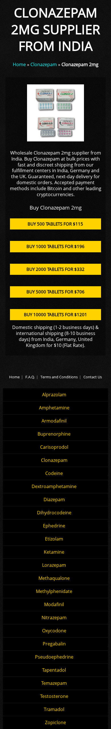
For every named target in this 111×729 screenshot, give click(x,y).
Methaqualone (54, 578)
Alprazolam (54, 394)
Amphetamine (54, 408)
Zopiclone (55, 722)
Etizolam (54, 539)
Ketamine (54, 552)
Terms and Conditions (59, 376)
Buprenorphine (54, 434)
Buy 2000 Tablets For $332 (55, 269)
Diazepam (54, 499)
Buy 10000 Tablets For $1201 (55, 314)
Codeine (54, 473)
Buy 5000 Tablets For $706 (55, 292)
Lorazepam (54, 565)
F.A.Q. (30, 376)
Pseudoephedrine (54, 657)
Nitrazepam (54, 617)
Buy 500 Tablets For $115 (55, 224)
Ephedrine (54, 526)
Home (19, 64)
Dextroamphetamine (54, 486)
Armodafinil (54, 421)
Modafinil (54, 604)
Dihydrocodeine (54, 512)
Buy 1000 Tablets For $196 (55, 246)
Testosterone (54, 696)
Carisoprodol (54, 447)
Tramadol (54, 709)
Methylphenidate (54, 591)
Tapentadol (54, 670)
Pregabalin (54, 644)
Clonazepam (43, 64)
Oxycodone (54, 631)
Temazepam (54, 683)
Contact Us (92, 376)
